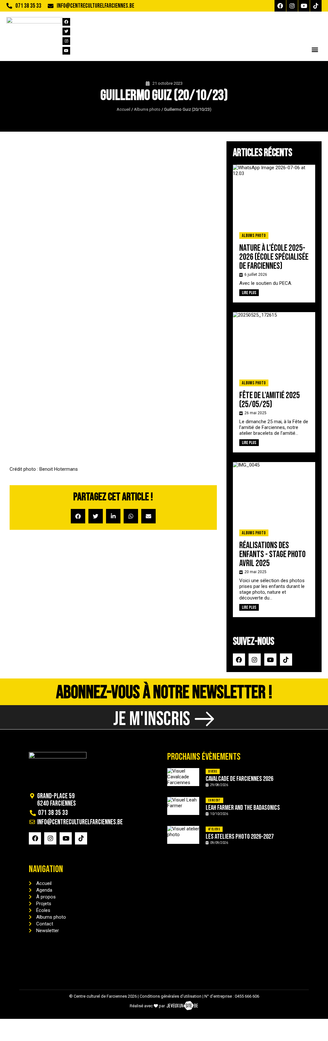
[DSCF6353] (87, 380)
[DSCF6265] (139, 224)
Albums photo (147, 109)
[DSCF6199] (87, 172)
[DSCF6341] (191, 276)
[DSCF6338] (139, 276)
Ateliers (214, 829)
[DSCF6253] (87, 224)
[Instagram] (292, 6)
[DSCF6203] (191, 172)
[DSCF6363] (139, 432)
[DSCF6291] (191, 224)
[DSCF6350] (35, 380)
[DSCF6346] (87, 328)
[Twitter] (66, 31)
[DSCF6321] (87, 276)
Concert (214, 800)
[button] (314, 49)
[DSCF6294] (35, 276)
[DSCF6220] (35, 224)
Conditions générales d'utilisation (170, 996)
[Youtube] (304, 6)
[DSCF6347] (139, 328)
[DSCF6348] (191, 328)
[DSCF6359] (35, 432)
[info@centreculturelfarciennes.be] (50, 6)
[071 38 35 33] (9, 6)
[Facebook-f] (280, 6)
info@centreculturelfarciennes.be (95, 6)
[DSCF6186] (35, 172)
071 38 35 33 (28, 6)
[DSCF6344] (35, 328)
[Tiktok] (316, 6)
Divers (212, 771)
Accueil (123, 109)
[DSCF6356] (191, 380)
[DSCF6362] (87, 432)
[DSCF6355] (139, 380)
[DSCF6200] (139, 172)
